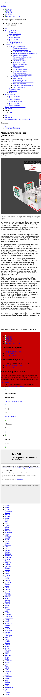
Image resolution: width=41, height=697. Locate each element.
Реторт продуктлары (20, 69)
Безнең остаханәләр (15, 101)
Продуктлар (9, 44)
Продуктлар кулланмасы (13, 352)
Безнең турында (10, 30)
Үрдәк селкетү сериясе (20, 50)
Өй (6, 28)
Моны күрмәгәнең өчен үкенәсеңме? (17, 119)
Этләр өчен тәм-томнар (17, 46)
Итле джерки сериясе (20, 71)
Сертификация (14, 35)
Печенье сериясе (18, 59)
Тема (10, 112)
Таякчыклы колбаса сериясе (22, 57)
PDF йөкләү (13, 92)
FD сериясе (16, 67)
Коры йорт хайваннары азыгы (23, 85)
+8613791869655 (10, 367)
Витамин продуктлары (20, 55)
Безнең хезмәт (13, 39)
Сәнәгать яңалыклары (12, 129)
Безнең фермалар (14, 98)
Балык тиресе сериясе (20, 64)
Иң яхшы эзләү (23, 386)
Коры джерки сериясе (20, 80)
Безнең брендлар (14, 37)
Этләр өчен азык (14, 89)
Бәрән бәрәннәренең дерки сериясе (25, 53)
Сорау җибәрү (5, 382)
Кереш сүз (12, 32)
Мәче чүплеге (17, 78)
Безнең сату (13, 41)
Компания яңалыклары (12, 127)
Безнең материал (14, 100)
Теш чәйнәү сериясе (19, 60)
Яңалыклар (8, 108)
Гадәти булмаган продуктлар (22, 75)
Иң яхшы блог (13, 386)
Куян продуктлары (19, 62)
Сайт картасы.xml (11, 355)
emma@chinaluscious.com (13, 365)
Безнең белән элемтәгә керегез (15, 107)
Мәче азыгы (13, 91)
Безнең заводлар (10, 94)
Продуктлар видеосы (16, 43)
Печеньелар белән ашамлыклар (23, 82)
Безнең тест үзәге (14, 103)
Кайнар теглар (10, 353)
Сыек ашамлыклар (19, 87)
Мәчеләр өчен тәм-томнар (17, 76)
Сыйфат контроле (15, 34)
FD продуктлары (18, 66)
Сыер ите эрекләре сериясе (22, 51)
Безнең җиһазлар (14, 105)
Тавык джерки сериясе (20, 48)
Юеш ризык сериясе (19, 73)
